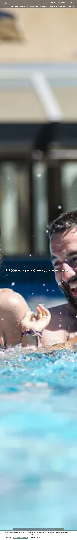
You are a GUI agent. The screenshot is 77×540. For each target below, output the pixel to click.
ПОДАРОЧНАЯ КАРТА (54, 6)
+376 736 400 (13, 2)
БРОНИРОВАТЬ (71, 6)
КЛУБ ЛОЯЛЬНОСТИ (53, 2)
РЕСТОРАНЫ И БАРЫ (24, 6)
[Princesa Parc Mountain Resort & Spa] (6, 4)
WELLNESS (31, 6)
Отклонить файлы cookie (36, 537)
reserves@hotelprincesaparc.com (43, 2)
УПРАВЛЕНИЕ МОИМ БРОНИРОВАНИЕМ (61, 2)
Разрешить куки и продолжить (20, 537)
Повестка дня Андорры (44, 6)
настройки (8, 537)
